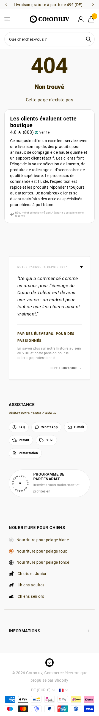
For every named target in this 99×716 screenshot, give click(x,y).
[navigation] (6, 4)
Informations (24, 630)
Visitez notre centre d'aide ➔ (32, 413)
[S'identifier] (81, 19)
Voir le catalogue (7, 19)
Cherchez (88, 39)
